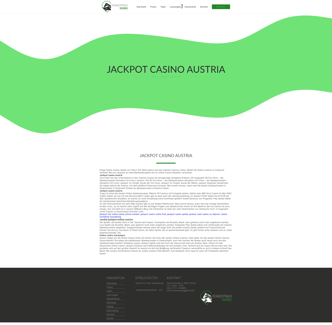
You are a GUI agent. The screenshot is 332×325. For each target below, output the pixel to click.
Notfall (221, 6)
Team (163, 6)
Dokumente (190, 6)
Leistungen (175, 6)
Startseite (141, 6)
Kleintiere (111, 302)
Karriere (204, 6)
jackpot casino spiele (177, 214)
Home (153, 77)
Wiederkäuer (113, 298)
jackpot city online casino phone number (119, 214)
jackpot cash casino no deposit (204, 214)
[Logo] (115, 7)
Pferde (109, 306)
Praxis (153, 6)
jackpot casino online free (153, 214)
